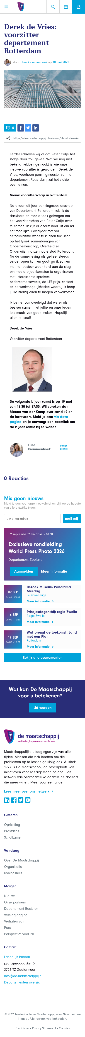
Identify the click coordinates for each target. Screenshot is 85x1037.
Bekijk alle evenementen (43, 658)
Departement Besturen (21, 909)
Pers (7, 928)
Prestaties (11, 831)
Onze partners (15, 902)
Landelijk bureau (17, 957)
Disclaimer (22, 1028)
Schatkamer (13, 837)
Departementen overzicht (23, 982)
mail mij (71, 519)
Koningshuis (13, 873)
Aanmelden (23, 571)
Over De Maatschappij (21, 860)
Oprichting (12, 825)
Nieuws (9, 896)
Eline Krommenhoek (33, 62)
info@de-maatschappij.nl (23, 976)
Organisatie (13, 867)
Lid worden (43, 708)
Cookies (64, 1028)
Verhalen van (14, 921)
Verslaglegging (15, 915)
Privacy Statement (44, 1028)
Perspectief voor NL (19, 934)
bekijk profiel (64, 447)
